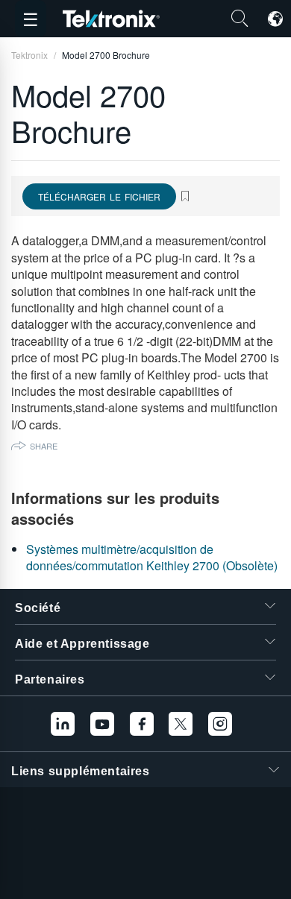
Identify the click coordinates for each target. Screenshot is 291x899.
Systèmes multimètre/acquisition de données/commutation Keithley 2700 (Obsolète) (152, 557)
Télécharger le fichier (99, 196)
